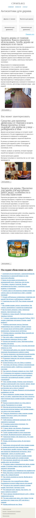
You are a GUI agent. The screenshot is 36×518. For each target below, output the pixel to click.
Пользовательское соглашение (14, 511)
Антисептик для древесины (9, 28)
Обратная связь (6, 516)
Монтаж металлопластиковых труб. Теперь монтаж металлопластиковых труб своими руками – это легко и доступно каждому (17, 409)
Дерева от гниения (9, 19)
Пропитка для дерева (26, 19)
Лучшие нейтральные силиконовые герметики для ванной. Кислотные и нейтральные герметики (18, 298)
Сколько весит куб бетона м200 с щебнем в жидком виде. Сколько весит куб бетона (16, 330)
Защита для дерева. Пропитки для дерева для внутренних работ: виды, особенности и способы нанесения (16, 191)
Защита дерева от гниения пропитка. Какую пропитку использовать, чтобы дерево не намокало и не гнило (17, 41)
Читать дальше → (6, 110)
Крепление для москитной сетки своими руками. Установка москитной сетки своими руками (17, 446)
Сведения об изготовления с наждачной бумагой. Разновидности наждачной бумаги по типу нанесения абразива (18, 276)
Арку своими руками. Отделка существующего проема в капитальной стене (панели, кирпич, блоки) (18, 383)
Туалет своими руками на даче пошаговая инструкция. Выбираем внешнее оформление (16, 433)
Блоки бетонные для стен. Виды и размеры (17, 363)
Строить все (18, 3)
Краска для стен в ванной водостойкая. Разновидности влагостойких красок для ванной (16, 482)
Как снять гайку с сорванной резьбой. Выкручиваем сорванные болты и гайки (14, 338)
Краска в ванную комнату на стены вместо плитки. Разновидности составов (16, 404)
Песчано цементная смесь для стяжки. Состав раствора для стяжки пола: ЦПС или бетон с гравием (17, 500)
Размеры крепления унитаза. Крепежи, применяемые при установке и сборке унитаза (16, 325)
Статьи (25, 7)
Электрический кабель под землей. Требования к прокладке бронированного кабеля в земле (18, 351)
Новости (18, 7)
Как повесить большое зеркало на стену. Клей (18, 371)
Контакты (5, 511)
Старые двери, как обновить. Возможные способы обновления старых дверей (15, 429)
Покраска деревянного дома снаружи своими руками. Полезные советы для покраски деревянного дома (17, 415)
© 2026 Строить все (7, 509)
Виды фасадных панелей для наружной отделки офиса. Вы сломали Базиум (17, 474)
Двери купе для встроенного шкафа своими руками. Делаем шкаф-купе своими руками (16, 457)
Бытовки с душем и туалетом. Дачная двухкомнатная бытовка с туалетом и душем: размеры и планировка (15, 286)
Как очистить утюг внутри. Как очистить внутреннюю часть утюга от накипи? (14, 387)
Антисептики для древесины (26, 28)
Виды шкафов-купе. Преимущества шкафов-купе (19, 470)
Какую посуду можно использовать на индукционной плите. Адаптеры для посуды (15, 281)
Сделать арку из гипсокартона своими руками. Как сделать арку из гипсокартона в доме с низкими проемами (18, 293)
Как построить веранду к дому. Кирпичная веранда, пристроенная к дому (15, 311)
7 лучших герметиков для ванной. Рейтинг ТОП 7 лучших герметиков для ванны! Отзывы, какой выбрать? (18, 320)
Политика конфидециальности (9, 513)
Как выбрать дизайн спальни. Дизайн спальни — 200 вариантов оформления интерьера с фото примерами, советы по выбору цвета (18, 451)
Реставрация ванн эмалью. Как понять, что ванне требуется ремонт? (16, 491)
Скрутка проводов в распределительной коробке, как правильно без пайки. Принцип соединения (18, 355)
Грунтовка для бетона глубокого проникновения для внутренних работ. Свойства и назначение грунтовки (17, 367)
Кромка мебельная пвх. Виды (12, 504)
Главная (11, 7)
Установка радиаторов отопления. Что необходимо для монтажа (14, 425)
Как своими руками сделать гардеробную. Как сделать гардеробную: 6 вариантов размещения (16, 306)
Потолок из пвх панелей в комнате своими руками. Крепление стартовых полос (16, 486)
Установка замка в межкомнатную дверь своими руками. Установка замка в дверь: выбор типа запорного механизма (18, 466)
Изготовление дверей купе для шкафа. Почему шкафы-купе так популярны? (17, 461)
